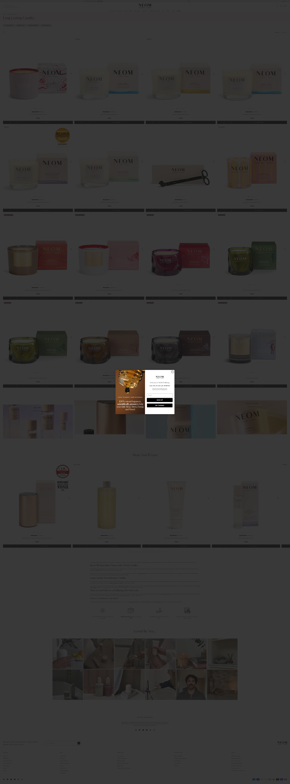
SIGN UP (160, 400)
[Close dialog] (172, 372)
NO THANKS (159, 405)
